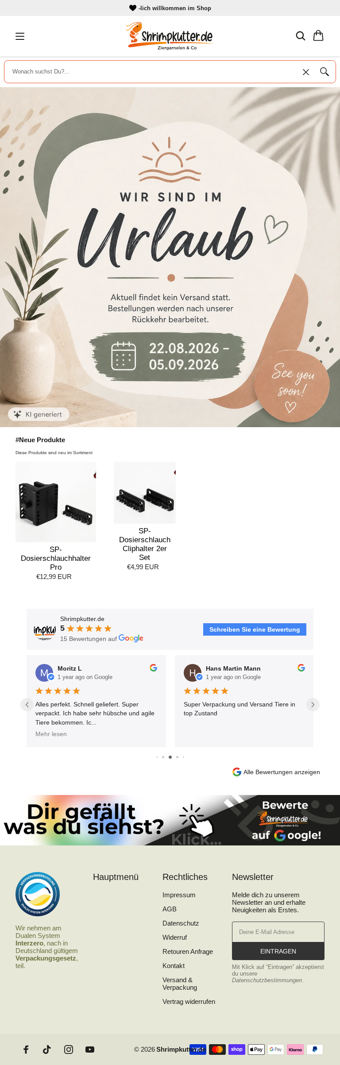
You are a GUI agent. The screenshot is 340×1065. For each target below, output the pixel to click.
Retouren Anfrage (187, 951)
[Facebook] (26, 1049)
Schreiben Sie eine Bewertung (254, 629)
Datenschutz (180, 923)
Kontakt (173, 965)
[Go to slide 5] (183, 757)
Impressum (179, 895)
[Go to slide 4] (177, 757)
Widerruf (174, 937)
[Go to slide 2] (163, 757)
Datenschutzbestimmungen (267, 980)
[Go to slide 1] (157, 757)
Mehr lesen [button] (51, 733)
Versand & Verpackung (179, 983)
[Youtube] (90, 1049)
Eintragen (278, 951)
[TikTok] (47, 1049)
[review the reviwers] (153, 669)
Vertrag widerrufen (188, 1001)
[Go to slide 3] (170, 757)
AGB (169, 909)
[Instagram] (68, 1049)
